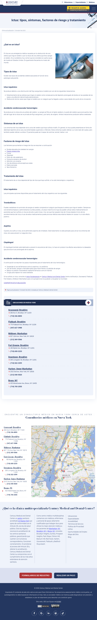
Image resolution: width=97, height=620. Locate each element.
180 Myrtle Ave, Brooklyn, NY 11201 (22, 348)
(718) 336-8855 (16, 316)
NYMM (58, 602)
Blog (69, 537)
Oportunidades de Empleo (77, 532)
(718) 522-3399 (16, 363)
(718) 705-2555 (16, 387)
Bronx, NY (13, 380)
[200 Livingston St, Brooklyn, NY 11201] (62, 471)
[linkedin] (48, 613)
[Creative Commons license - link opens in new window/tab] (55, 606)
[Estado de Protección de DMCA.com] (43, 606)
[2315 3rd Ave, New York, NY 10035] (66, 449)
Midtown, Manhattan (17, 333)
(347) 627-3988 (16, 328)
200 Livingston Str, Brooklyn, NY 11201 (23, 360)
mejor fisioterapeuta (33, 277)
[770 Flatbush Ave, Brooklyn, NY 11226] (64, 478)
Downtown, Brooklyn (17, 357)
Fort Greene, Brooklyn (18, 345)
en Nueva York (23, 521)
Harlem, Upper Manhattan (20, 369)
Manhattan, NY (54, 529)
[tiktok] (62, 613)
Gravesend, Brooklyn (17, 310)
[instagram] (55, 613)
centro (20, 518)
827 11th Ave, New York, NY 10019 (22, 336)
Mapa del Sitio (73, 534)
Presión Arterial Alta (13, 151)
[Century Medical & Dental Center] (12, 4)
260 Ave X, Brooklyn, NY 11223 (20, 313)
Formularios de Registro (35, 575)
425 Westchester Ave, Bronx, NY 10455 (23, 383)
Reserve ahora (78, 9)
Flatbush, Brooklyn (16, 322)
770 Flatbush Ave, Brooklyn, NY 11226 (23, 324)
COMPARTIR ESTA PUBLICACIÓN (15, 283)
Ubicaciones (68, 2)
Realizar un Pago (66, 575)
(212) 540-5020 (16, 375)
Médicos (92, 2)
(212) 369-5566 (16, 339)
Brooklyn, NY (41, 531)
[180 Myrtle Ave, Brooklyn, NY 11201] (64, 472)
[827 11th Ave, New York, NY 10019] (61, 456)
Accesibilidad (73, 521)
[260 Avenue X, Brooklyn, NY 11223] (61, 491)
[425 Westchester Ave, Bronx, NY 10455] (68, 447)
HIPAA (70, 529)
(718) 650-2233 (16, 351)
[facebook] (34, 613)
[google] (41, 613)
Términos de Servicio (75, 524)
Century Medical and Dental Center (53, 277)
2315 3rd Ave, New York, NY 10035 (22, 371)
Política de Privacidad (76, 526)
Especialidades (81, 2)
